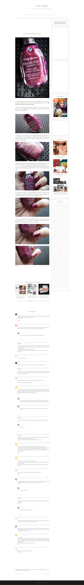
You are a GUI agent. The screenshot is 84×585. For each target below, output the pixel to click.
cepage (57, 218)
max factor (55, 253)
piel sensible (65, 265)
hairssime (54, 236)
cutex (66, 223)
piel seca (60, 265)
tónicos (59, 281)
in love (56, 240)
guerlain (59, 235)
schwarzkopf (65, 273)
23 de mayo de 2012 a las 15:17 (26, 518)
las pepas (62, 246)
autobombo (54, 208)
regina (63, 271)
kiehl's (54, 242)
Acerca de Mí (50, 14)
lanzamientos (56, 246)
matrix (64, 252)
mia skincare (57, 255)
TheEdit (44, 14)
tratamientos (57, 282)
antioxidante (64, 206)
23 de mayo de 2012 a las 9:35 (30, 362)
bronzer (54, 215)
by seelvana (64, 215)
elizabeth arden (57, 229)
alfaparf (66, 204)
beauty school (59, 210)
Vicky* (19, 518)
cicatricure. (54, 220)
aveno (59, 208)
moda (66, 256)
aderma (54, 204)
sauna (62, 273)
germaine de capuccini (56, 234)
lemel (66, 246)
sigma (63, 275)
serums (66, 274)
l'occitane (54, 243)
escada (58, 230)
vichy (66, 285)
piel (60, 264)
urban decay (55, 285)
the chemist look (56, 279)
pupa (57, 270)
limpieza (58, 247)
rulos (54, 273)
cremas (54, 223)
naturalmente (60, 258)
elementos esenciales (63, 228)
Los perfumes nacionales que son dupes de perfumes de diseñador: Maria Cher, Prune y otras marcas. (60, 193)
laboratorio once (55, 245)
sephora (62, 274)
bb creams (60, 209)
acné (66, 203)
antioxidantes (55, 207)
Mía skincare (60, 255)
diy (58, 226)
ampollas (60, 205)
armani (61, 207)
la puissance (55, 244)
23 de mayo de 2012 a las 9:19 (26, 343)
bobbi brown (58, 214)
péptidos (65, 262)
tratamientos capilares (63, 282)
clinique (66, 220)
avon (61, 208)
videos (54, 286)
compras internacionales (57, 222)
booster (61, 214)
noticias (59, 260)
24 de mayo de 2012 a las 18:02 (35, 398)
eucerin (54, 231)
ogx (64, 260)
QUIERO (63, 270)
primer (66, 268)
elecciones (58, 228)
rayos (66, 270)
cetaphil (54, 219)
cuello (61, 223)
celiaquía (64, 217)
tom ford (56, 281)
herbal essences (63, 237)
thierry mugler (55, 280)
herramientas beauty (57, 238)
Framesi (60, 233)
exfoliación (65, 231)
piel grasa (63, 264)
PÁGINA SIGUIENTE (19, 573)
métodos (62, 254)
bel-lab (61, 211)
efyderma (54, 228)
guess (61, 235)
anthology (54, 206)
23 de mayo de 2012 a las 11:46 (26, 435)
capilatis (54, 217)
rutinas (56, 273)
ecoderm (63, 227)
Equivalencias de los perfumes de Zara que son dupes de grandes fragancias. (60, 175)
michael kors (64, 255)
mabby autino (58, 248)
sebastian (54, 274)
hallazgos (57, 236)
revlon (54, 272)
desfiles (54, 226)
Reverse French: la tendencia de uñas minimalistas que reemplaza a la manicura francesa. (21, 297)
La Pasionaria (65, 243)
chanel (57, 219)
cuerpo (64, 223)
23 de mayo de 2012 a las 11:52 (27, 457)
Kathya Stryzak (21, 362)
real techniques (55, 271)
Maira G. (47, 582)
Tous (53, 282)
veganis (62, 285)
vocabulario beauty (61, 287)
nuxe (61, 260)
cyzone (54, 224)
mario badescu (55, 251)
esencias (61, 230)
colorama (62, 221)
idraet (58, 239)
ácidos (64, 203)
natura (66, 257)
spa (62, 277)
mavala (66, 252)
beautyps (55, 211)
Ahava (64, 204)
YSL (53, 288)
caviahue (58, 217)
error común (55, 230)
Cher (59, 219)
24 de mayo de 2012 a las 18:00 (35, 507)
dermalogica (54, 225)
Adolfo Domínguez (58, 204)
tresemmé (60, 283)
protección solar (64, 269)
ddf (56, 224)
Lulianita (20, 457)
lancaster (63, 245)
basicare (57, 209)
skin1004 (60, 276)
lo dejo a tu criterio (63, 247)
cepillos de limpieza (62, 218)
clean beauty (62, 220)
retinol (66, 271)
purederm (60, 270)
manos (64, 249)
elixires (54, 229)
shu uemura (60, 275)
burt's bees (60, 215)
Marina (19, 548)
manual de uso (55, 250)
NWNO (63, 260)
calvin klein (65, 216)
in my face (59, 240)
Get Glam (42, 5)
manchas (61, 249)
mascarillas (61, 252)
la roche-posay (61, 244)
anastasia (64, 205)
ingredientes (65, 240)
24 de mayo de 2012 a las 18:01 (35, 424)
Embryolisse (63, 229)
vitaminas (56, 287)
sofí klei (66, 276)
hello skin (60, 237)
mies (66, 255)
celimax (66, 217)
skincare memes (63, 276)
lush (55, 248)
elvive (60, 229)
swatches (64, 278)
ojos (66, 260)
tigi (57, 280)
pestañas (65, 263)
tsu (61, 283)
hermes (66, 237)
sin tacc (54, 276)
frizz (61, 233)
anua (58, 207)
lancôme (66, 245)
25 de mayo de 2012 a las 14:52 (26, 548)
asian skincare (64, 207)
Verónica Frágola (24, 398)
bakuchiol (65, 208)
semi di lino (59, 274)
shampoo (54, 275)
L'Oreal (57, 243)
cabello (54, 216)
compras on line (64, 222)
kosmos (60, 242)
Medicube (63, 253)
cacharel (63, 216)
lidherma (54, 247)
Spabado (65, 277)
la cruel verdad (61, 243)
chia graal (61, 219)
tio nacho (64, 280)
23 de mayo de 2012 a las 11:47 (29, 444)
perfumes (55, 263)
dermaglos (65, 224)
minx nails (57, 256)
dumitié (57, 227)
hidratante (55, 239)
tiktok (59, 280)
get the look (63, 234)
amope (58, 205)
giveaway (66, 234)
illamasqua (60, 239)
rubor (66, 272)
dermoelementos (58, 225)
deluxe (59, 224)
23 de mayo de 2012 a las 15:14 (26, 498)
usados (58, 285)
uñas (66, 284)
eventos (57, 231)
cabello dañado (58, 216)
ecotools (66, 227)
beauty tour (65, 210)
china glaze (65, 219)
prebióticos (61, 268)
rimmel (57, 272)
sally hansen (60, 273)
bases (54, 209)
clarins (58, 220)
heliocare (57, 237)
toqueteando (65, 281)
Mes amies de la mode (22, 313)
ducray (54, 227)
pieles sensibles (64, 267)
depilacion (61, 224)
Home (24, 14)
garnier (65, 233)
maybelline (59, 253)
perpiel (59, 263)
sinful (56, 276)
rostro (64, 272)
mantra (66, 249)
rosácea (62, 272)
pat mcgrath (55, 262)
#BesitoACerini (55, 203)
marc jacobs (65, 250)
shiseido (57, 275)
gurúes (66, 235)
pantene (60, 261)
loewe (54, 248)
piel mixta (57, 265)
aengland (62, 204)
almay (56, 205)
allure (54, 205)
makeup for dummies (56, 249)
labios (66, 244)
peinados (60, 262)
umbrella (56, 284)
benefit (61, 212)
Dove (66, 226)
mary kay (62, 251)
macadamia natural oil (64, 248)
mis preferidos (62, 256)
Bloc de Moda (21, 444)
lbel (64, 246)
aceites (61, 203)
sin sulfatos (65, 275)
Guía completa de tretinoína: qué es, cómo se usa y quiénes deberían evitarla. (60, 156)
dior (56, 226)
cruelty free (58, 223)
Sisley (57, 276)
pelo (63, 262)
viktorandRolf (62, 286)
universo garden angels (61, 284)
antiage (58, 206)
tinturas (61, 280)
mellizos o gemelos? (58, 254)
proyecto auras (55, 270)
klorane (58, 242)
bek (59, 211)
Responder (46, 322)
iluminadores (65, 239)
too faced (62, 281)
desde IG (63, 225)
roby (58, 272)
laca (61, 245)
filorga (54, 233)
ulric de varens (64, 283)
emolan (66, 229)
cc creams (61, 217)
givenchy (54, 235)
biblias (66, 212)
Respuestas (20, 331)
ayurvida (63, 208)
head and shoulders (62, 236)
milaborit (54, 256)
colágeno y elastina (56, 221)
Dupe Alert (59, 227)
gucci (57, 235)
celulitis (54, 218)
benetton (63, 212)
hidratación (65, 238)
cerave (66, 218)
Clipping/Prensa (38, 14)
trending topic (55, 283)
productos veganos (56, 269)
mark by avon (59, 251)
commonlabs (65, 221)
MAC (60, 248)
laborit (59, 245)
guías (63, 235)
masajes (57, 252)
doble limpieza (63, 226)
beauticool (63, 209)
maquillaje (60, 250)
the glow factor (61, 279)
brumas (57, 215)
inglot (61, 240)
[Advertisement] (32, 25)
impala (54, 240)
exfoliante (55, 232)
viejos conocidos (57, 286)
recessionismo (60, 271)
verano (64, 285)
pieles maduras (57, 267)
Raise (64, 270)
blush (54, 214)
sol (53, 277)
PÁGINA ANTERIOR (46, 573)
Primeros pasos (30, 14)
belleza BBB (65, 211)
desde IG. (66, 225)
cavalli (56, 217)
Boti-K (64, 214)
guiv (64, 235)
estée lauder (65, 230)
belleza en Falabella (56, 212)
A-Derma (59, 203)
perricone (62, 263)
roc (60, 272)
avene (57, 208)
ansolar (66, 205)
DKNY (59, 226)
